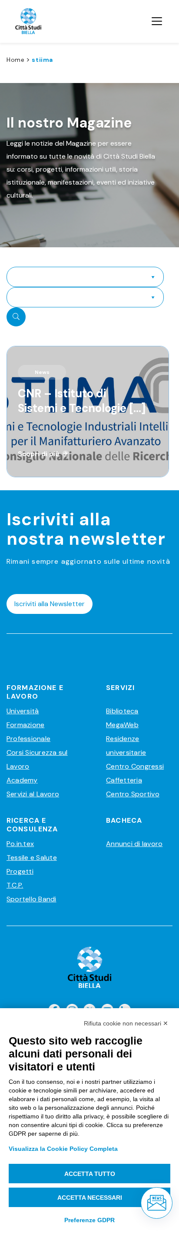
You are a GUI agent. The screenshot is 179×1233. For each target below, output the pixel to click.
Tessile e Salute (32, 857)
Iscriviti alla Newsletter (49, 603)
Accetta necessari (89, 1197)
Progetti (20, 871)
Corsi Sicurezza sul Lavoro (37, 759)
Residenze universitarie (126, 745)
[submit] (16, 316)
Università (23, 711)
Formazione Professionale (28, 731)
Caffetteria (124, 780)
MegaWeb (122, 724)
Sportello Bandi (31, 899)
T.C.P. (15, 885)
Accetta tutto (89, 1173)
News (42, 372)
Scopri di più (38, 454)
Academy (22, 780)
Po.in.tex (20, 843)
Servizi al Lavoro (33, 794)
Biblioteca (122, 711)
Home (15, 60)
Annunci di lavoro (134, 843)
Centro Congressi (135, 766)
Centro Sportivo (132, 794)
